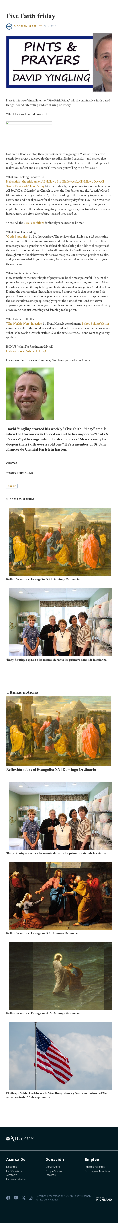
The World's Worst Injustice (24, 323)
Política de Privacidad (47, 1199)
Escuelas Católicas (16, 1179)
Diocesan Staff (25, 26)
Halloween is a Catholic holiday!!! (26, 351)
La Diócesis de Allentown (14, 1173)
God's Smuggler (17, 236)
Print (13, 486)
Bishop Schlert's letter (95, 323)
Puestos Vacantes (95, 1166)
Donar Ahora (52, 1166)
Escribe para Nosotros (97, 1171)
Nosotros (11, 1166)
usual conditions (34, 223)
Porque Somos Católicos (53, 1173)
